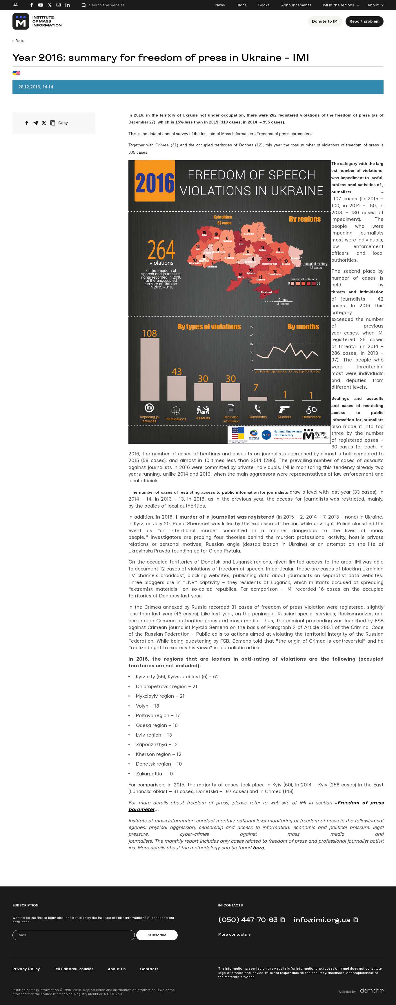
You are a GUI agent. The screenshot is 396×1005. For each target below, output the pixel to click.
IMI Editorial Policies (74, 969)
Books (264, 5)
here (258, 847)
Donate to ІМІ (325, 21)
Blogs (242, 5)
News (220, 5)
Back (20, 41)
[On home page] (37, 21)
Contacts (149, 969)
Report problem (364, 21)
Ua (15, 5)
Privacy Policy (26, 969)
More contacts (232, 935)
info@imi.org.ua (322, 919)
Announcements (296, 5)
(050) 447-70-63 (247, 919)
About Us (117, 969)
